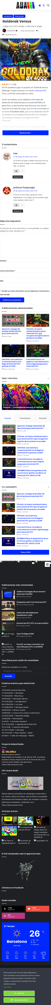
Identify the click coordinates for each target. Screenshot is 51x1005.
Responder (18, 177)
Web (1, 281)
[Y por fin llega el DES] (8, 637)
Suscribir (8, 676)
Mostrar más (25, 133)
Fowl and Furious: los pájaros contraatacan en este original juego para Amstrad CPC (37, 362)
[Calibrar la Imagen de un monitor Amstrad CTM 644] (8, 594)
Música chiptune (8, 794)
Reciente (43, 418)
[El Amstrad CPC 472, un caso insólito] (8, 626)
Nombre (3, 261)
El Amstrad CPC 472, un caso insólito (32, 623)
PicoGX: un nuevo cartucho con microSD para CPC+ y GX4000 (30, 645)
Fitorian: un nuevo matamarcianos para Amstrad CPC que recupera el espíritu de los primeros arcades (37, 333)
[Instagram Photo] (9, 569)
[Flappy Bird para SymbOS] (25, 821)
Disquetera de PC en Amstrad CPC (31, 602)
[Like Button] (16, 171)
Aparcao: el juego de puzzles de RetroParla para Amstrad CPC (11, 331)
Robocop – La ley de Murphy (17, 407)
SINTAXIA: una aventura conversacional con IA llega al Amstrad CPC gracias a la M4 (12, 362)
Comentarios (25, 418)
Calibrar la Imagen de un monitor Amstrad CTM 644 (31, 592)
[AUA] (25, 5)
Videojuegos (19, 16)
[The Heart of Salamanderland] (9, 843)
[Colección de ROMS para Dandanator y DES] (8, 616)
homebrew (8, 16)
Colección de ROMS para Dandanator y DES (27, 614)
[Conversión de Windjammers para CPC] (9, 831)
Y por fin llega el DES (25, 634)
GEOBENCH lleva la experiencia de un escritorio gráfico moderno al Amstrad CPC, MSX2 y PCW (31, 473)
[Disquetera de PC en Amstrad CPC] (8, 605)
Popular (7, 418)
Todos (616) (25, 552)
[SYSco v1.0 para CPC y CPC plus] (41, 821)
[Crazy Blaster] (41, 843)
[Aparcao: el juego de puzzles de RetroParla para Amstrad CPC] (13, 320)
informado (35, 99)
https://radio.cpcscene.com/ (12, 805)
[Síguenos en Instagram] (47, 564)
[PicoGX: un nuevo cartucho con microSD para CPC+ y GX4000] (8, 649)
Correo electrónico (8, 271)
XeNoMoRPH (11, 31)
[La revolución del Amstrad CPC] (25, 830)
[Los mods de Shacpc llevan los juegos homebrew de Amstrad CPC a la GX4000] (41, 832)
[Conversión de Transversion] (25, 843)
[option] (25, 397)
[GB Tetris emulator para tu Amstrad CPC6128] (9, 821)
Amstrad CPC (40, 90)
